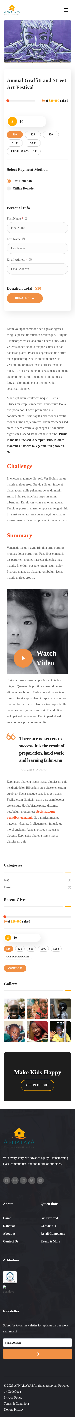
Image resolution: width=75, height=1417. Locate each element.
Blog (37, 879)
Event (37, 887)
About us (9, 1233)
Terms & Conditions (16, 1403)
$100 (15, 142)
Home (7, 1218)
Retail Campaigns (53, 1233)
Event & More (50, 1241)
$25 (33, 134)
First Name (15, 218)
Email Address (17, 259)
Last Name (14, 239)
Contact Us (10, 1241)
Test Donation (22, 181)
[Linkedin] (23, 1180)
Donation (9, 1226)
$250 (33, 142)
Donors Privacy (14, 1409)
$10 (15, 134)
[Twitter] (31, 1180)
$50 (51, 134)
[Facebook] (6, 1180)
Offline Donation (24, 188)
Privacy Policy (13, 1397)
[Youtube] (40, 1180)
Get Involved (49, 1218)
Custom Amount (23, 151)
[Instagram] (15, 1180)
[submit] (37, 1354)
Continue (15, 968)
